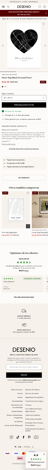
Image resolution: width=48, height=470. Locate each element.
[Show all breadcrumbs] (4, 19)
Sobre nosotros (17, 390)
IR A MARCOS (23, 178)
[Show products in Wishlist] (39, 6)
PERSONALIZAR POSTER (24, 105)
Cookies (28, 405)
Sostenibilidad (17, 401)
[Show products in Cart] (44, 6)
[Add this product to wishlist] (43, 23)
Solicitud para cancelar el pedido (35, 430)
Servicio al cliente (32, 393)
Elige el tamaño (8, 94)
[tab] (8, 71)
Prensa (20, 393)
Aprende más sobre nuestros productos (24, 149)
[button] (36, 460)
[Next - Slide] (45, 45)
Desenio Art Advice (32, 390)
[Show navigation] (3, 6)
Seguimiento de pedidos (34, 397)
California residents (32, 415)
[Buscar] (8, 6)
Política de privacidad (30, 380)
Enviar (24, 375)
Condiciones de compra (34, 401)
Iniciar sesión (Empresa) (14, 425)
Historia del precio (9, 144)
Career (20, 397)
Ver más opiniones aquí (24, 297)
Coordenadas (14, 19)
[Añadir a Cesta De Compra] (28, 226)
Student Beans (17, 411)
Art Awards (19, 421)
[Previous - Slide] (2, 45)
